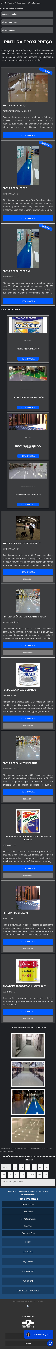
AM (39, 1175)
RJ (15, 1167)
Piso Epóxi (28, 1212)
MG (21, 1167)
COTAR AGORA (28, 135)
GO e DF (31, 1175)
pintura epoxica (8, 30)
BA (16, 1175)
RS (4, 1175)
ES (28, 1167)
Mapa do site (28, 1271)
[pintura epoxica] (28, 1074)
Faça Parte (28, 1262)
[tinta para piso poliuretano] (28, 1045)
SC (47, 1167)
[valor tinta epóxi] (28, 1102)
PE (10, 1175)
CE (23, 1175)
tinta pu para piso (9, 14)
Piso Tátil (28, 1226)
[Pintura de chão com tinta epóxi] (28, 528)
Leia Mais (27, 579)
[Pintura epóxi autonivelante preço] (28, 601)
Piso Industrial (28, 1204)
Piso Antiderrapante (28, 1219)
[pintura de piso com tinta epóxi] (28, 1130)
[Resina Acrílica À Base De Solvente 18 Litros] (28, 821)
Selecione (6, 1167)
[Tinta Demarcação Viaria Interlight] (28, 971)
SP (34, 1167)
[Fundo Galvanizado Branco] (28, 675)
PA (46, 1175)
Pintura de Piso (28, 1233)
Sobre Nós (28, 1252)
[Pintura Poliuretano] (28, 898)
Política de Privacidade (28, 1291)
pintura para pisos (9, 22)
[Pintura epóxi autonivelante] (28, 748)
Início (28, 1242)
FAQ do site (28, 1281)
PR (40, 1167)
